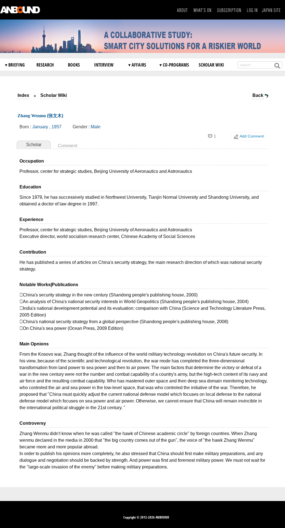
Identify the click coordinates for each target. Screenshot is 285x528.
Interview (104, 65)
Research (45, 65)
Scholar (33, 144)
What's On (202, 10)
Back (257, 95)
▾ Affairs (137, 65)
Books (74, 65)
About (182, 10)
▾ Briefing (15, 65)
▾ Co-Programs (174, 65)
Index (23, 95)
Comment (67, 145)
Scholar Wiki (211, 65)
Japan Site (271, 10)
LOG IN (252, 10)
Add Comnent (252, 136)
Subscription (229, 10)
